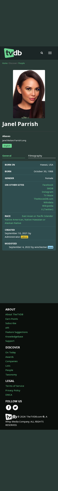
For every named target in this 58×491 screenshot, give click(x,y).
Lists (7, 365)
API (7, 327)
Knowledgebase (14, 336)
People (22, 63)
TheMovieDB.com (43, 198)
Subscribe (10, 323)
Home (5, 63)
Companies (11, 361)
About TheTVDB (14, 314)
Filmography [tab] (35, 155)
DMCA (8, 394)
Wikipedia (47, 205)
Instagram (47, 191)
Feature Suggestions (16, 332)
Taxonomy (11, 374)
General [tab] (6, 155)
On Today (10, 352)
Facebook (48, 184)
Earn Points (11, 318)
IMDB (50, 188)
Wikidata (48, 202)
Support (9, 340)
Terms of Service (14, 385)
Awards (9, 356)
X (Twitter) (47, 209)
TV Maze (48, 195)
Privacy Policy (12, 390)
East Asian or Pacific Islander (37, 215)
